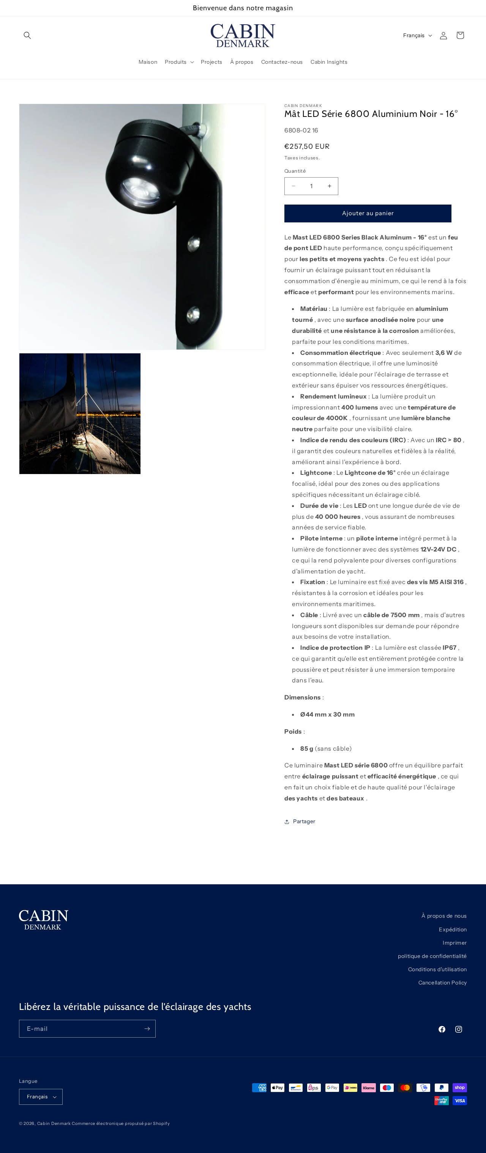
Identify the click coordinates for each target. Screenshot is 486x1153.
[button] (27, 35)
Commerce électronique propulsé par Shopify (121, 1123)
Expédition (453, 929)
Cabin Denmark (54, 1123)
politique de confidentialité (432, 955)
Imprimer (455, 942)
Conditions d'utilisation (437, 969)
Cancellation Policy (442, 982)
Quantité (295, 171)
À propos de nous (444, 915)
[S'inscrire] (147, 1029)
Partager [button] (304, 821)
